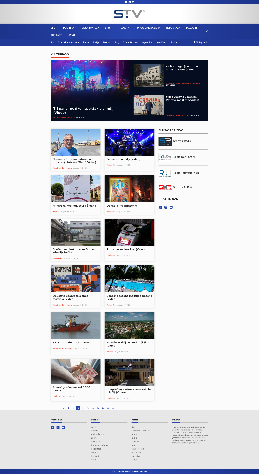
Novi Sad (161, 42)
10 (98, 408)
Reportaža (173, 28)
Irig (117, 42)
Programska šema (148, 28)
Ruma (86, 42)
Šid (52, 42)
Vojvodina (147, 42)
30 (108, 408)
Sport (109, 28)
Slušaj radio (201, 42)
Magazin (191, 28)
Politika (68, 28)
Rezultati (125, 28)
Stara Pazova (130, 42)
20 (103, 408)
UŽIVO (71, 35)
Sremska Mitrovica (68, 42)
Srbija (174, 42)
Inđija (96, 42)
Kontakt (56, 35)
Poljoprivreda (89, 28)
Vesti (54, 28)
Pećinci (107, 42)
